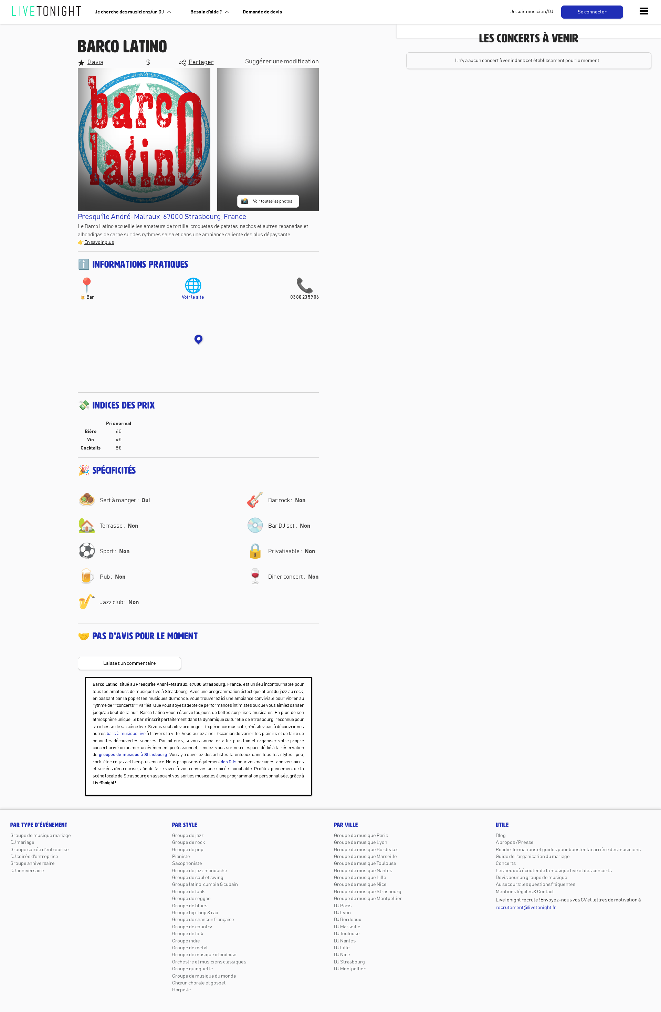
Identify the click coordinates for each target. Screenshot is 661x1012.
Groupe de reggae (191, 898)
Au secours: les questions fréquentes (535, 884)
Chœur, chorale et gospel (198, 983)
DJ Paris (343, 905)
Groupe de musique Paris (361, 835)
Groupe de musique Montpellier (368, 898)
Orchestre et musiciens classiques (209, 962)
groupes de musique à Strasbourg (133, 755)
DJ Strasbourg (349, 962)
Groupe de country (192, 927)
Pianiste (181, 856)
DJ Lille (342, 948)
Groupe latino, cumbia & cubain (205, 884)
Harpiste (181, 990)
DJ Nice (342, 954)
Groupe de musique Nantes (363, 870)
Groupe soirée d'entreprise (39, 849)
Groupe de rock (188, 842)
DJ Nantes (345, 941)
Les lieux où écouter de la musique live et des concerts (554, 870)
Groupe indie (186, 941)
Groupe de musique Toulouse (365, 863)
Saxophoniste (187, 863)
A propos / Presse (515, 842)
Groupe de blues (189, 905)
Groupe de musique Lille (360, 877)
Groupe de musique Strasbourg (367, 891)
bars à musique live (126, 734)
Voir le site (193, 289)
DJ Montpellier (350, 969)
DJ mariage (22, 842)
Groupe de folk (187, 933)
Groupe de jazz (188, 835)
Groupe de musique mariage (40, 835)
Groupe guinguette (192, 969)
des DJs (229, 762)
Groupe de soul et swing (197, 877)
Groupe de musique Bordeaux (366, 849)
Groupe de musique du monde (204, 976)
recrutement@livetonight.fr (526, 907)
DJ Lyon (342, 912)
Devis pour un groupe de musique (531, 877)
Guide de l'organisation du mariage (533, 856)
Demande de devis (262, 12)
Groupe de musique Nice (360, 884)
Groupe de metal (190, 948)
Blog (501, 835)
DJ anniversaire (27, 870)
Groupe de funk (188, 891)
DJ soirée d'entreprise (34, 856)
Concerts (506, 863)
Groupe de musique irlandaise (204, 954)
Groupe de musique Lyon (360, 842)
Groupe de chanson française (203, 919)
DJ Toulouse (347, 933)
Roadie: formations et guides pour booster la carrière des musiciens (568, 849)
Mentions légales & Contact (525, 891)
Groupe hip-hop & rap (195, 912)
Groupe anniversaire (32, 863)
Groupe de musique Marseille (365, 856)
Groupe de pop (187, 849)
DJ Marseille (347, 927)
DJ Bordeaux (347, 919)
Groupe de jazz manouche (199, 870)
